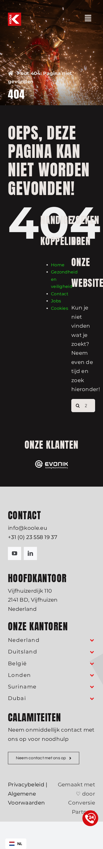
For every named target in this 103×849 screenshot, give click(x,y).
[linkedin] (30, 553)
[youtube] (14, 553)
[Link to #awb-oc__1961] (88, 18)
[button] (51, 640)
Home (57, 264)
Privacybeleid (26, 784)
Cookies (59, 308)
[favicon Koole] (14, 15)
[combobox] (15, 843)
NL (19, 843)
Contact (59, 293)
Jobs (56, 300)
